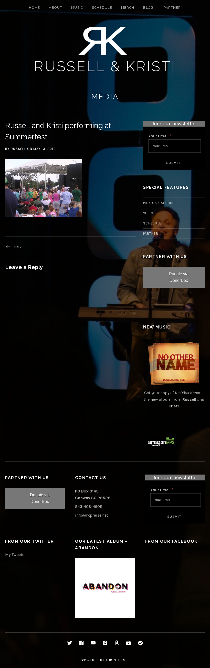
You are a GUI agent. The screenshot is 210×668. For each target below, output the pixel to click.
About (55, 7)
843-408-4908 (88, 506)
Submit (173, 163)
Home (34, 7)
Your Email (159, 135)
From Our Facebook (171, 541)
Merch (127, 7)
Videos (149, 213)
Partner (172, 7)
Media (105, 96)
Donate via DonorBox (178, 277)
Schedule (102, 7)
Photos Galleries (160, 203)
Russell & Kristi (105, 66)
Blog (148, 7)
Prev (18, 247)
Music (77, 7)
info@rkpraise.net (91, 515)
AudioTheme (117, 660)
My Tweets (14, 554)
